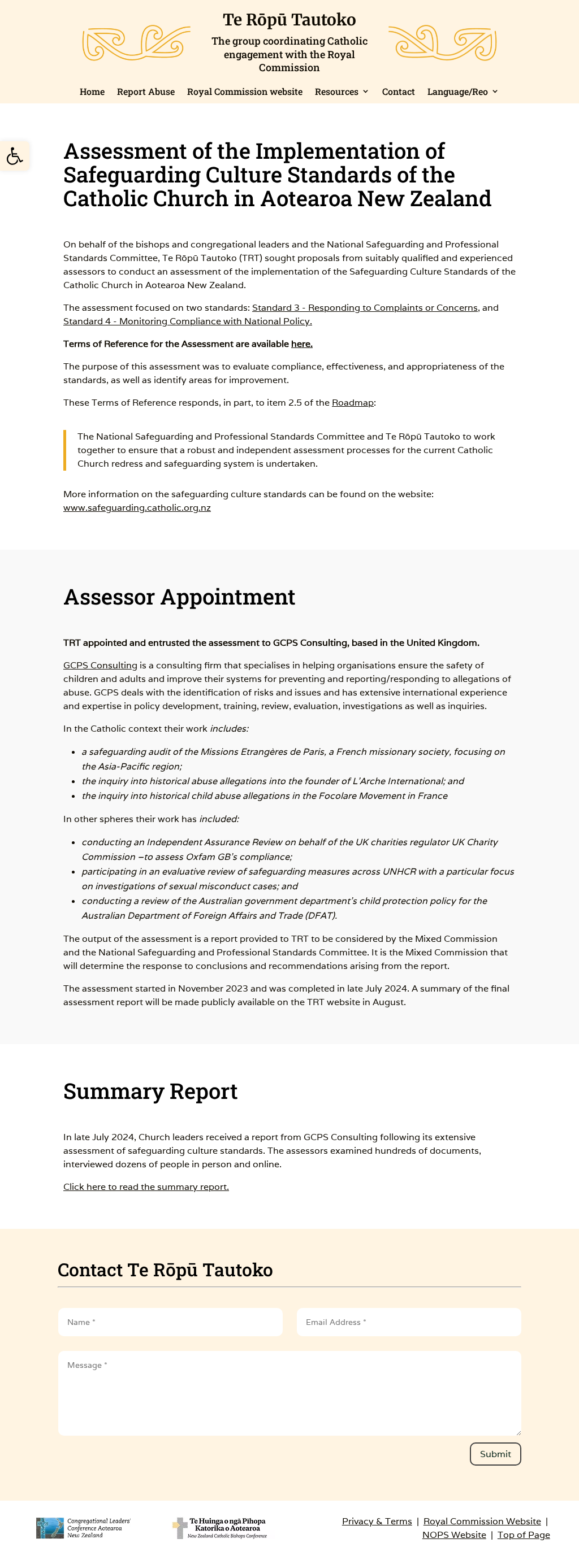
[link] (14, 156)
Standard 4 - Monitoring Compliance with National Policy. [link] (187, 321)
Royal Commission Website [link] (482, 1521)
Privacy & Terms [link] (377, 1521)
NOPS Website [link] (454, 1535)
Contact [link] (398, 91)
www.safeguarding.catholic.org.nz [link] (137, 508)
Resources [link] (336, 91)
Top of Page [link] (524, 1535)
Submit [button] (495, 1454)
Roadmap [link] (353, 402)
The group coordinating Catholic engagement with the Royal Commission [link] (289, 54)
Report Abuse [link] (146, 91)
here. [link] (302, 344)
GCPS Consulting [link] (100, 665)
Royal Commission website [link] (245, 91)
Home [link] (92, 91)
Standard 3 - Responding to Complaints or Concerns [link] (365, 308)
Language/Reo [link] (457, 91)
